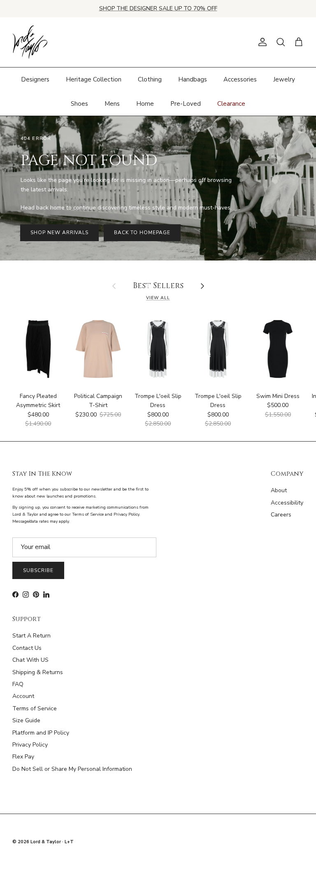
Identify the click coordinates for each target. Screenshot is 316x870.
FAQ (17, 684)
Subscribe (38, 570)
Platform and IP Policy (40, 733)
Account (23, 696)
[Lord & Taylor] (29, 42)
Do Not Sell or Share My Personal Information (72, 769)
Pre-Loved (185, 104)
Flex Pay (23, 757)
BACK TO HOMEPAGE (142, 232)
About (279, 490)
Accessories (240, 79)
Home (145, 104)
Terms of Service (34, 708)
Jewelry (284, 79)
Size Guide (26, 720)
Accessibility (287, 503)
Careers (281, 515)
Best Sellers (158, 286)
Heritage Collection (93, 79)
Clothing (150, 79)
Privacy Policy (30, 745)
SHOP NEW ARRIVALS (59, 232)
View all (158, 298)
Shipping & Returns (37, 672)
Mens (112, 104)
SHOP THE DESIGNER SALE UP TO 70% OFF (158, 8)
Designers (35, 79)
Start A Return (31, 636)
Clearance (231, 104)
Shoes (79, 104)
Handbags (192, 79)
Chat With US (30, 660)
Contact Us (27, 648)
